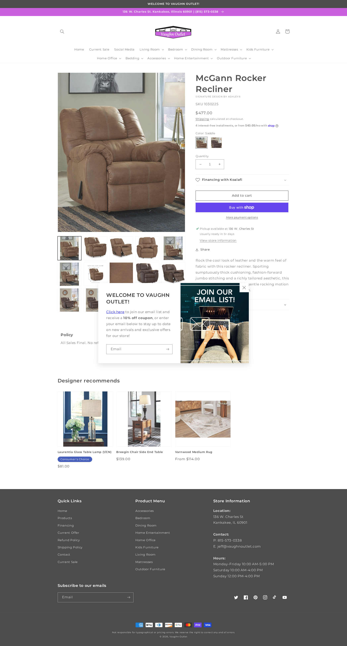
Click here (115, 312)
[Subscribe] (167, 349)
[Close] (244, 287)
